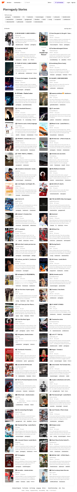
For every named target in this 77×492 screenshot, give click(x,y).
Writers (44, 488)
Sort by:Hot (67, 28)
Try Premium (59, 2)
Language (38, 488)
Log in (68, 2)
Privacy (27, 490)
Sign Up (73, 2)
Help (47, 490)
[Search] (25, 2)
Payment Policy (34, 490)
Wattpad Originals (16, 488)
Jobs (60, 488)
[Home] (3, 2)
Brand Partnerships (52, 488)
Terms (23, 490)
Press (63, 488)
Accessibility (42, 490)
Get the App (32, 488)
